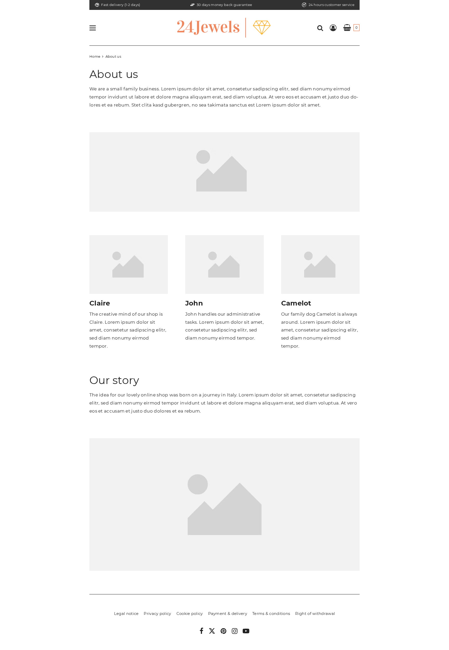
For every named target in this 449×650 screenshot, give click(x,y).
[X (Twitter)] (212, 632)
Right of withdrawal (315, 613)
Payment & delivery (227, 613)
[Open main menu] (92, 27)
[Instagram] (234, 631)
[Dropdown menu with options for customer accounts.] (333, 27)
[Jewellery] (224, 27)
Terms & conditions (271, 613)
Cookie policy (189, 613)
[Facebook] (201, 631)
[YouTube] (246, 631)
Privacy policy (157, 613)
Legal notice (126, 613)
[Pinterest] (223, 631)
